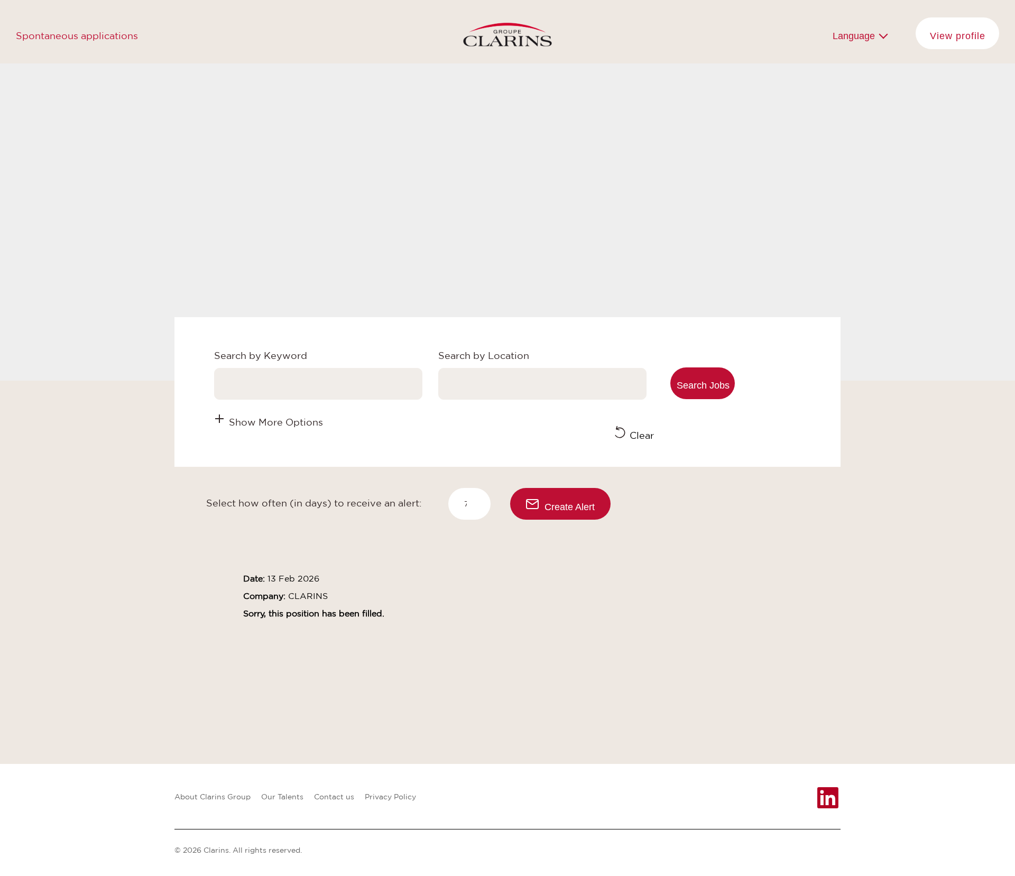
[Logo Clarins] (508, 32)
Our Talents (282, 796)
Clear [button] (642, 435)
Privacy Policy (390, 796)
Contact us (334, 796)
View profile (957, 36)
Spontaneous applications (77, 35)
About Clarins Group (212, 796)
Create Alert (570, 507)
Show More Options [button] (276, 422)
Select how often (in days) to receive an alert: (314, 502)
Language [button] (855, 36)
